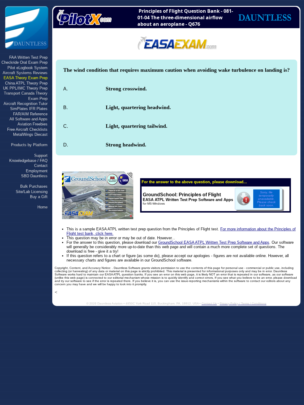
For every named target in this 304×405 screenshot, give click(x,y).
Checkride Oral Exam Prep (24, 62)
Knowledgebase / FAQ (28, 160)
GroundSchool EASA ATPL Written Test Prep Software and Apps (213, 242)
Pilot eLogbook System (27, 68)
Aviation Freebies (33, 124)
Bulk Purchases (34, 186)
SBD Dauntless (34, 176)
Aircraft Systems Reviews (25, 73)
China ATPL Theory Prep (26, 83)
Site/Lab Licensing (32, 191)
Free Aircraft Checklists (27, 129)
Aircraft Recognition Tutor (26, 103)
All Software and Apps (29, 119)
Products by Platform (29, 145)
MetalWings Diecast (30, 134)
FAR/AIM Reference (30, 114)
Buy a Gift (39, 196)
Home (42, 207)
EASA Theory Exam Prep (26, 78)
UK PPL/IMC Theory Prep (25, 88)
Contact (41, 165)
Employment (37, 171)
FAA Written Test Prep (28, 57)
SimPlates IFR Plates (29, 108)
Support (41, 155)
